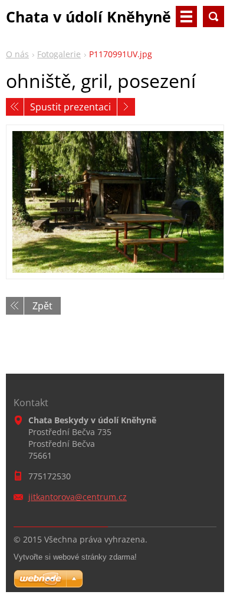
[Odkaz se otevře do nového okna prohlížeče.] (115, 202)
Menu (186, 16)
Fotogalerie (59, 54)
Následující (126, 107)
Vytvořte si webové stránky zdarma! (75, 557)
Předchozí (15, 107)
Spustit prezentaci (70, 106)
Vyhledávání (213, 16)
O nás (17, 54)
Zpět (42, 305)
